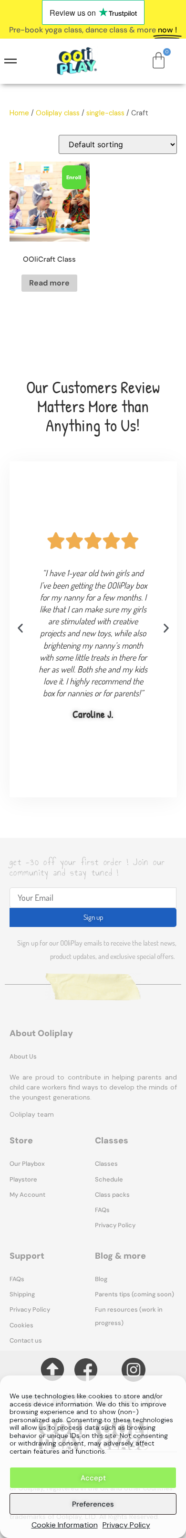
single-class (105, 113)
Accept (93, 1478)
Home (19, 113)
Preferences (93, 1504)
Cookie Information (64, 1525)
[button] (20, 628)
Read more (49, 283)
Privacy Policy (126, 1525)
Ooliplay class (58, 113)
